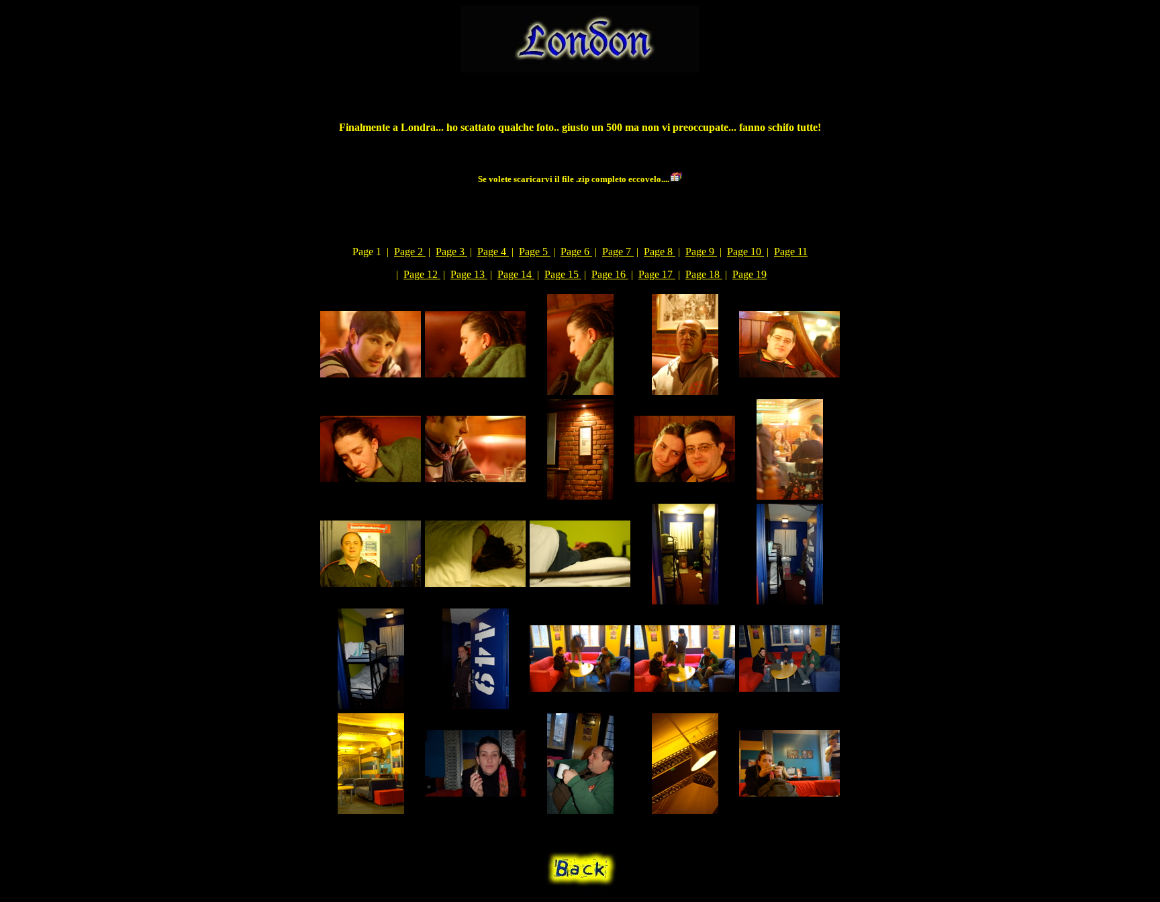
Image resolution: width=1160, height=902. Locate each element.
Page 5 (534, 251)
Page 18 (703, 274)
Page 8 (659, 251)
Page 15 (562, 274)
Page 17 (656, 274)
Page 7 (618, 251)
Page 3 (451, 251)
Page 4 (493, 251)
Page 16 (609, 274)
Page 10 (745, 251)
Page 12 (421, 274)
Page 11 (791, 251)
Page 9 (701, 251)
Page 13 (468, 274)
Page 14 (515, 274)
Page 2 (410, 251)
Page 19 (749, 274)
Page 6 (576, 251)
